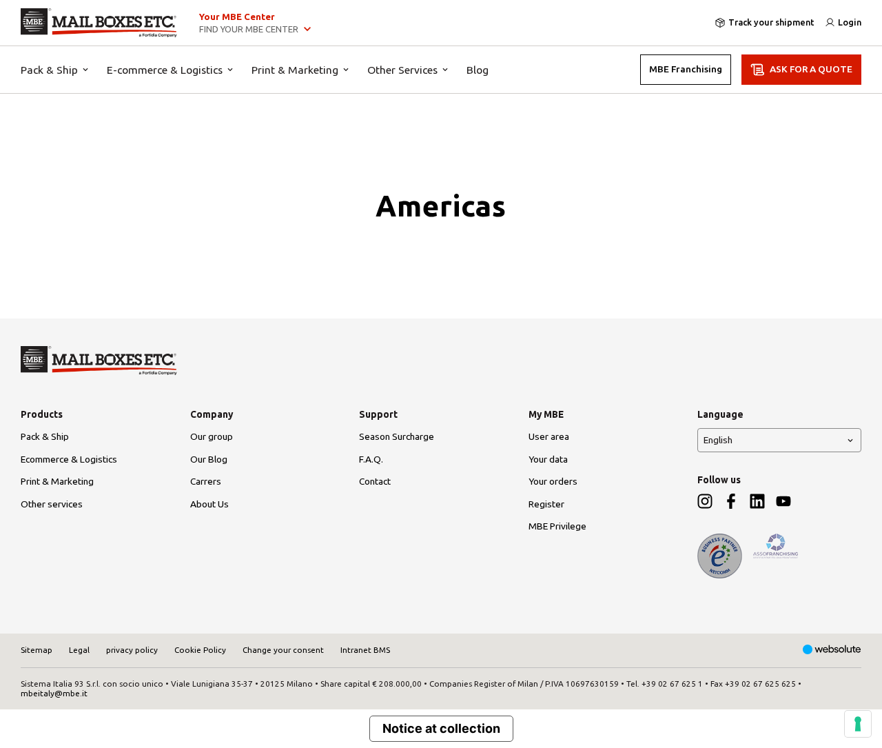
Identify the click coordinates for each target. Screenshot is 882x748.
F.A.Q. (371, 459)
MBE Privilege (557, 526)
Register (546, 503)
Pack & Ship (49, 69)
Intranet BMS (365, 649)
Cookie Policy (200, 649)
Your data (548, 459)
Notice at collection (441, 728)
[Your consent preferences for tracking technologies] (858, 724)
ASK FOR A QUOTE (811, 68)
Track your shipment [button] (771, 22)
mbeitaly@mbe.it (54, 693)
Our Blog (208, 459)
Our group (211, 436)
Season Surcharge (396, 436)
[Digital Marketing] (832, 650)
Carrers (205, 481)
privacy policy (132, 649)
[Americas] (99, 22)
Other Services (402, 69)
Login (849, 22)
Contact (375, 481)
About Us (209, 503)
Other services (52, 503)
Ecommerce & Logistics (69, 459)
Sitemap (36, 649)
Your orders (553, 481)
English (718, 439)
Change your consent (283, 649)
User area (549, 436)
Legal (79, 649)
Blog (477, 69)
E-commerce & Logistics (165, 69)
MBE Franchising (685, 68)
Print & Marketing (295, 69)
